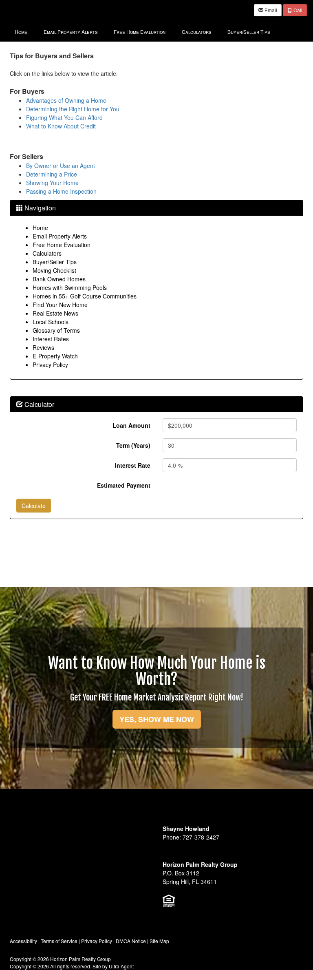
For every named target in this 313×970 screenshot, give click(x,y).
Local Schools (50, 322)
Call (297, 10)
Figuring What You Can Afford (64, 117)
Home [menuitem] (21, 31)
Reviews (43, 347)
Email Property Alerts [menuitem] (70, 31)
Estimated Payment (123, 485)
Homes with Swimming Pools (70, 287)
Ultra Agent (121, 966)
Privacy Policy (50, 364)
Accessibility (23, 940)
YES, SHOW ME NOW (156, 719)
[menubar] (142, 31)
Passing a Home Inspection (61, 191)
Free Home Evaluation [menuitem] (139, 31)
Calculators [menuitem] (196, 31)
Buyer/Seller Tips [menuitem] (248, 31)
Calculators (47, 253)
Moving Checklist (54, 270)
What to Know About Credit (61, 126)
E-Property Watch (55, 356)
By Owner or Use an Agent (60, 165)
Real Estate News (55, 313)
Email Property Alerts (60, 236)
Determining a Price (51, 174)
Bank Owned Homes (59, 279)
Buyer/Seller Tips (55, 262)
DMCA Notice (131, 940)
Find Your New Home (60, 305)
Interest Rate (132, 465)
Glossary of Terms (56, 330)
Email (270, 10)
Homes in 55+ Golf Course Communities (85, 296)
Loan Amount (131, 425)
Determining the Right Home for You (72, 109)
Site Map (159, 940)
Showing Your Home (52, 183)
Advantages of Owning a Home (66, 100)
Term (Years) (133, 445)
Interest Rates (51, 339)
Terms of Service (59, 940)
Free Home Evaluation (61, 245)
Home (40, 227)
